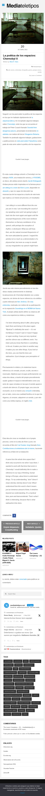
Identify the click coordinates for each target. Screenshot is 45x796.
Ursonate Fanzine (8, 768)
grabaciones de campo (24, 684)
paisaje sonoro (37, 70)
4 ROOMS (36, 178)
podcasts (36, 703)
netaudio (16, 699)
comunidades (25, 669)
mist (30, 401)
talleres (30, 710)
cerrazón (28, 391)
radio (7, 706)
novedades (26, 699)
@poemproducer (26, 649)
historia (19, 687)
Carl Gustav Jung (23, 445)
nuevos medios (10, 703)
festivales (30, 680)
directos (8, 676)
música (7, 699)
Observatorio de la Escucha (11, 760)
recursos (15, 706)
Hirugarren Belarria (32, 134)
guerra (30, 70)
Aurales (5, 751)
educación (18, 676)
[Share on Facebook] (14, 515)
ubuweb (6, 191)
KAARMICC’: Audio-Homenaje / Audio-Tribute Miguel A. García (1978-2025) (8, 558)
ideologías (29, 687)
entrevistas (18, 70)
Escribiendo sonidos (34, 733)
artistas (18, 665)
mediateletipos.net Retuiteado (14, 612)
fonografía (25, 70)
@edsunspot (17, 615)
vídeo (25, 714)
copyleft (22, 672)
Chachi (22, 793)
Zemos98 (6, 773)
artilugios (8, 665)
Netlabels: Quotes (34, 527)
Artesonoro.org (7, 747)
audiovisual (29, 665)
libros (35, 695)
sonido (40, 72)
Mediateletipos (37, 66)
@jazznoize (18, 629)
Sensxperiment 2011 (9, 764)
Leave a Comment (36, 75)
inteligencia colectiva (13, 695)
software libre (10, 710)
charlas (8, 669)
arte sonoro (11, 70)
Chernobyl (11, 124)
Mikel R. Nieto (14, 62)
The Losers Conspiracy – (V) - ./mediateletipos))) (18, 727)
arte (25, 661)
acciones (8, 661)
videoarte (16, 714)
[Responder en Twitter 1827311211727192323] (5, 641)
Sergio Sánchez (9, 629)
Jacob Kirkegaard (34, 181)
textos (7, 714)
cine (15, 669)
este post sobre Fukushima (27, 141)
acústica (18, 661)
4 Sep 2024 (27, 615)
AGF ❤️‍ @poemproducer (12, 649)
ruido (24, 706)
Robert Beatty (8, 615)
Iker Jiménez (22, 302)
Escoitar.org (7, 755)
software (33, 706)
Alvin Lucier (24, 188)
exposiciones (18, 680)
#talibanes (25, 635)
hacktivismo (9, 687)
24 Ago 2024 (28, 629)
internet (27, 695)
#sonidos (33, 635)
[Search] (5, 594)
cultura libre (33, 672)
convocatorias (10, 672)
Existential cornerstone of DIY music (14, 729)
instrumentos (23, 691)
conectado (23, 579)
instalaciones (10, 691)
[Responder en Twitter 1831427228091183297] (5, 621)
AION (11, 178)
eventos (8, 680)
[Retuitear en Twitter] (4, 612)
